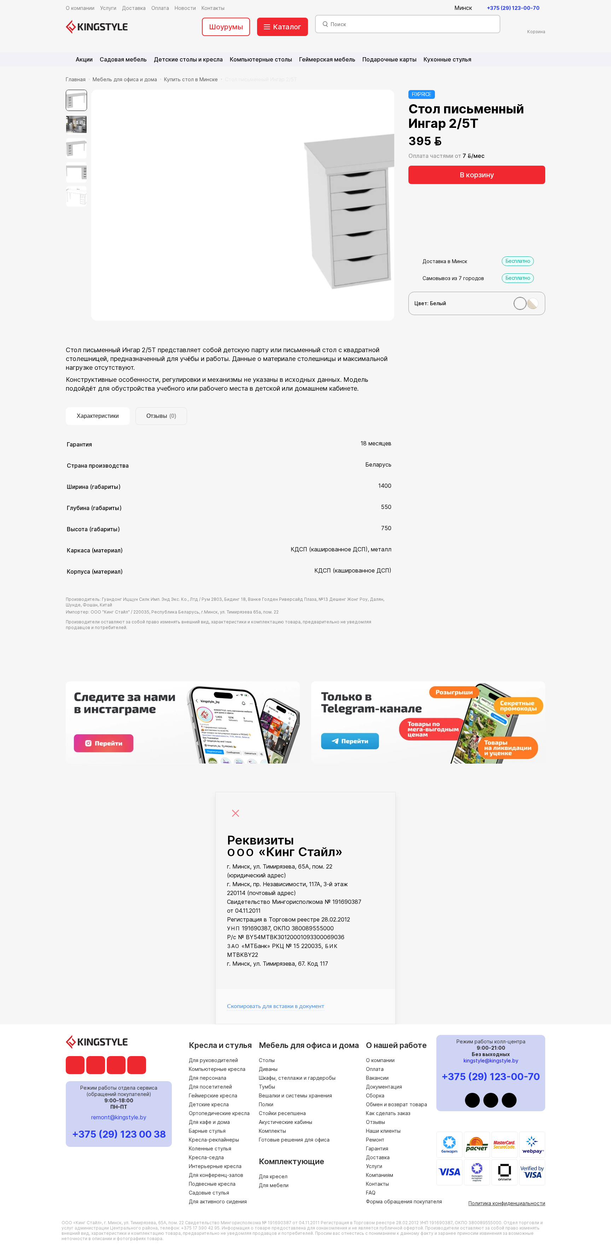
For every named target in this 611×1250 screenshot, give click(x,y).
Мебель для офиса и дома (125, 79)
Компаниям (379, 1175)
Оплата (375, 1069)
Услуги (374, 1166)
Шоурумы (226, 27)
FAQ (371, 1193)
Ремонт (375, 1140)
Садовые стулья (209, 1193)
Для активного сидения (218, 1201)
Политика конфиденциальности (507, 1203)
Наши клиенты (383, 1131)
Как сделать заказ (388, 1113)
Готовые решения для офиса (294, 1140)
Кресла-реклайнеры (214, 1140)
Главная (76, 79)
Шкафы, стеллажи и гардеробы (297, 1078)
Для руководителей (213, 1060)
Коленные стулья (210, 1148)
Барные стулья (207, 1131)
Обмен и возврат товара (396, 1104)
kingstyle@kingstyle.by (491, 1061)
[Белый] (520, 303)
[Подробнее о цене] (451, 141)
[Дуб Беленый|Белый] (532, 303)
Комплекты (272, 1131)
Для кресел (273, 1176)
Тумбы (267, 1087)
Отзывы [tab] (161, 416)
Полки (266, 1104)
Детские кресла (209, 1104)
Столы (267, 1060)
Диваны (268, 1069)
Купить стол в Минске (191, 79)
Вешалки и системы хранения (295, 1095)
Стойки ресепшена (282, 1113)
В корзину (477, 175)
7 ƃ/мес (473, 155)
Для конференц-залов (216, 1175)
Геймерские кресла (213, 1095)
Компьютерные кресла (217, 1069)
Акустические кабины (285, 1122)
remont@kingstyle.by (118, 1117)
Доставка (378, 1157)
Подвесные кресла (212, 1184)
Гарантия (377, 1148)
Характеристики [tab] (98, 416)
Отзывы (375, 1122)
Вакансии (377, 1078)
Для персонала (207, 1078)
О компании (380, 1060)
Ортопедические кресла (219, 1113)
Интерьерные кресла (215, 1166)
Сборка (375, 1095)
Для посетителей (210, 1087)
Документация (384, 1087)
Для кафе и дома (209, 1122)
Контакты (377, 1184)
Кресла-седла (206, 1157)
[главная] (97, 27)
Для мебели (274, 1185)
